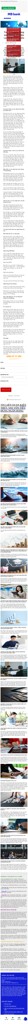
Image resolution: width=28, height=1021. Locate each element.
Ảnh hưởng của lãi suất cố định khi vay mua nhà (14, 754)
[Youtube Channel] (7, 998)
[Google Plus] (5, 998)
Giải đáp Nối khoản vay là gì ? (8, 780)
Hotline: (8, 8)
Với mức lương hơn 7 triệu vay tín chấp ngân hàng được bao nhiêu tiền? (13, 652)
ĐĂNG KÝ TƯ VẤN (9, 1014)
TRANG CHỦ (7, 1003)
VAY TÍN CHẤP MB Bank (10, 1006)
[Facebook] (3, 998)
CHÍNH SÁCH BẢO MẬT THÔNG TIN (13, 1011)
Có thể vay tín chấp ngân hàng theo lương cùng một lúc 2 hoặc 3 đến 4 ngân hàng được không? (14, 601)
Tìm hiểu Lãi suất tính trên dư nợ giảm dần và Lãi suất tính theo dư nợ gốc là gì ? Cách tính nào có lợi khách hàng (14, 551)
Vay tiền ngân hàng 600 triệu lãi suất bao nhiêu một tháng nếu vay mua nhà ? (13, 504)
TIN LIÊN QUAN (13, 408)
